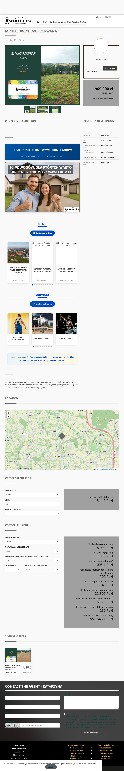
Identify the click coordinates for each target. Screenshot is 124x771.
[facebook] (106, 17)
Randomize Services (43, 304)
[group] (18, 262)
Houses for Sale (58, 357)
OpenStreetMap (106, 469)
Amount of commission (36, 565)
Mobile (7, 712)
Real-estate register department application (26, 556)
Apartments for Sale (38, 357)
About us (75, 22)
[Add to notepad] (19, 40)
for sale (106, 745)
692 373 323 (93, 71)
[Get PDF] (15, 40)
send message (110, 68)
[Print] (10, 40)
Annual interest (13, 509)
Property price (12, 538)
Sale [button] (39, 22)
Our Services (55, 22)
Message (67, 694)
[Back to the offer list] (6, 40)
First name (8, 694)
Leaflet (96, 469)
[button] (32, 285)
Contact (83, 22)
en (100, 17)
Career (63, 22)
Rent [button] (45, 22)
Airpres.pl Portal (38, 360)
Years (7, 500)
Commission (10, 565)
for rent (76, 745)
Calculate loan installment (102, 99)
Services (42, 295)
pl (97, 17)
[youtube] (109, 17)
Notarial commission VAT (17, 547)
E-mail (7, 703)
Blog (69, 22)
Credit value (11, 490)
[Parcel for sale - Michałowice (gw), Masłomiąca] (18, 661)
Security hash (9, 722)
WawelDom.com (57, 360)
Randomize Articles (44, 233)
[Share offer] (24, 40)
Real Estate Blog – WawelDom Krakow (42, 150)
